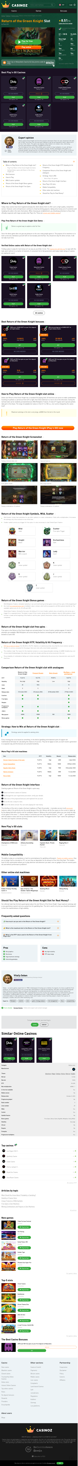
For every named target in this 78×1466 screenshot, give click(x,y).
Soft (32, 1390)
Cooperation (63, 1367)
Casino (14, 11)
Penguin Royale (38, 673)
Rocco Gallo (6, 776)
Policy (62, 1374)
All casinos (39, 313)
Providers (4, 1401)
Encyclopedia (5, 1405)
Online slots (5, 1382)
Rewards (4, 1398)
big (3, 335)
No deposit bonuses (7, 1395)
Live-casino (34, 1380)
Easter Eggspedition (9, 764)
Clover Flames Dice (23, 1304)
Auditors (33, 1399)
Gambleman (21, 1294)
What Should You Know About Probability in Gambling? (18, 1195)
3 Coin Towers (22, 1283)
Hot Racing (21, 1231)
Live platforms (35, 1406)
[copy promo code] (41, 93)
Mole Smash (53, 673)
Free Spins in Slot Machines (10, 1204)
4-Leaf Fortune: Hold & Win (26, 1325)
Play (13, 97)
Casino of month (36, 1367)
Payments (34, 1370)
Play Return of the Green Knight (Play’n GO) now (38, 428)
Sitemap (33, 1402)
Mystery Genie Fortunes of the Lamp (14, 760)
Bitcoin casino (35, 1374)
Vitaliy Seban (9, 150)
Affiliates (62, 1380)
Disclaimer (63, 1370)
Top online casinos (7, 1388)
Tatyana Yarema (18, 1008)
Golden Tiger (21, 1252)
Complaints (34, 1383)
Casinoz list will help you (57, 249)
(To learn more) (51, 1463)
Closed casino (5, 1374)
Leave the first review (65, 23)
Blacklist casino (6, 1370)
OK (60, 1463)
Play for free (25, 1227)
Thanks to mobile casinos (65, 858)
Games (38, 11)
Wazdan (42, 890)
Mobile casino (35, 1377)
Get (20, 345)
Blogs (3, 1417)
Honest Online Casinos (8, 1385)
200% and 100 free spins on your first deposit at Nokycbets (35, 1343)
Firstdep (44, 335)
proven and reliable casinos (51, 213)
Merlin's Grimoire (8, 772)
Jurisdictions (35, 1393)
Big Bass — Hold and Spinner (69, 673)
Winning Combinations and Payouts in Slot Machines (18, 1207)
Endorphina (21, 1286)
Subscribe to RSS (39, 1456)
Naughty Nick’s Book (9, 768)
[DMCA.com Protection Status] (38, 1451)
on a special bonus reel (17, 606)
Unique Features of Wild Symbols (12, 1201)
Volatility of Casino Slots (9, 1198)
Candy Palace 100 (23, 1242)
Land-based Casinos (37, 1386)
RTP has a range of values (11, 646)
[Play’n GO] (73, 1069)
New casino (5, 1367)
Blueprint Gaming (6, 892)
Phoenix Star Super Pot (24, 1262)
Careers (62, 1377)
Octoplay (20, 1327)
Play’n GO (4, 845)
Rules (3, 1392)
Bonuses (63, 11)
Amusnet (61, 890)
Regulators (34, 1396)
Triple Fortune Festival (24, 1221)
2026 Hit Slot (21, 1314)
